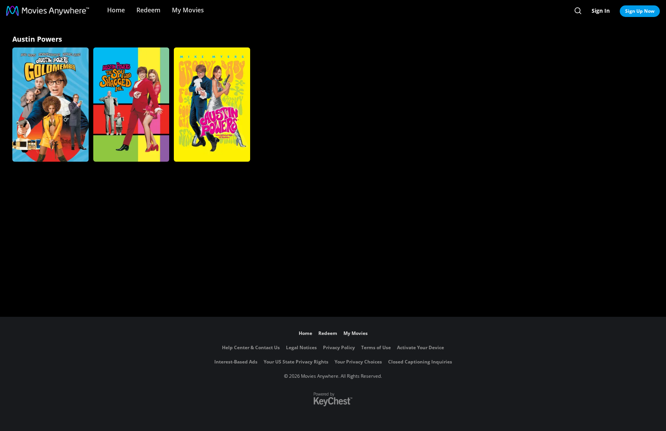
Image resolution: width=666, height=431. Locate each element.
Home (116, 10)
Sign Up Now (639, 11)
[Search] (578, 10)
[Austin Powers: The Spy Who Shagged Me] (131, 104)
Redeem (148, 10)
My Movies (188, 10)
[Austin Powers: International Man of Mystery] (212, 104)
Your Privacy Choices (358, 361)
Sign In (601, 10)
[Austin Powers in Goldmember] (50, 104)
